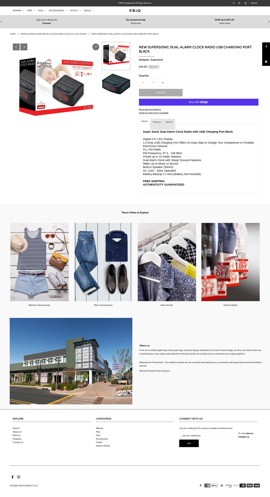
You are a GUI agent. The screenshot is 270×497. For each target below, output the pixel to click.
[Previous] (16, 46)
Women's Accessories (39, 305)
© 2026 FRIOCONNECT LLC (24, 485)
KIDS (40, 10)
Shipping (157, 122)
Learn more (224, 23)
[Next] (23, 46)
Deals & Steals (231, 305)
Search (16, 428)
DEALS (87, 10)
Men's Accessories (103, 305)
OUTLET (74, 10)
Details (144, 121)
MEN (29, 10)
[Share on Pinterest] (266, 62)
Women (99, 428)
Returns (169, 122)
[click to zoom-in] (95, 46)
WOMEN (17, 10)
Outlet (99, 442)
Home (12, 34)
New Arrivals (167, 305)
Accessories (102, 439)
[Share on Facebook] (266, 46)
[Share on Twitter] (266, 54)
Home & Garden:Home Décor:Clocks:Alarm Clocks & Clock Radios (53, 34)
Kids (98, 435)
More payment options (150, 109)
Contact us (18, 442)
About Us (17, 432)
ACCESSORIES (56, 10)
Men (98, 432)
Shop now (136, 23)
